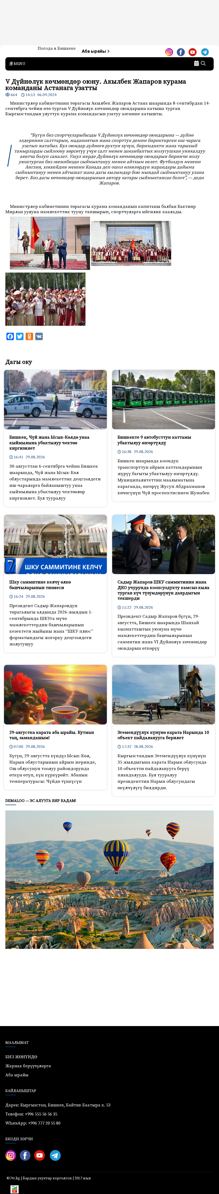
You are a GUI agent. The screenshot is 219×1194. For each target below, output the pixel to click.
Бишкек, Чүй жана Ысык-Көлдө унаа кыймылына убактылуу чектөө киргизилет (49, 442)
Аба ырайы (94, 51)
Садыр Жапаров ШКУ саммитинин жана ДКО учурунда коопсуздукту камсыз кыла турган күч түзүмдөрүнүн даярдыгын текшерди (163, 590)
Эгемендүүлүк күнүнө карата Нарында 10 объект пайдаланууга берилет (163, 735)
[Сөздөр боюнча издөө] (203, 64)
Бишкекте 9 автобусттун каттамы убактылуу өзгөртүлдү (154, 440)
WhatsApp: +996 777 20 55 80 (32, 1123)
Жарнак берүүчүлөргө (28, 1066)
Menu (19, 63)
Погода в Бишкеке (57, 48)
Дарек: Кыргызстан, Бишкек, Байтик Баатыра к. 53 (57, 1105)
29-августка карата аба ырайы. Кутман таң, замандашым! (51, 735)
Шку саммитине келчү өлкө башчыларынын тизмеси (40, 584)
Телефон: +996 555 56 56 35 (31, 1114)
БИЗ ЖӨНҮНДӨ (21, 1057)
